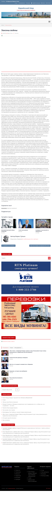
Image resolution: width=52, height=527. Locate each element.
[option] (16, 1)
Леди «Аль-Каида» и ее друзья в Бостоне (39, 245)
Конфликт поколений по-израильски (42, 231)
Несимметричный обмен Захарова (8, 231)
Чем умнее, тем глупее (9, 410)
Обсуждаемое (17, 347)
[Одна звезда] (1, 208)
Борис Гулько (10, 33)
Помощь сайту (45, 475)
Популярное (5, 347)
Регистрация (37, 3)
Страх (4, 400)
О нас (16, 3)
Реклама (28, 3)
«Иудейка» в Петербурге (9, 245)
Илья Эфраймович (7, 431)
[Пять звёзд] (6, 208)
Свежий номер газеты (8, 337)
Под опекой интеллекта (15, 377)
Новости (17, 470)
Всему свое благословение (10, 402)
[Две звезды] (3, 208)
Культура (17, 479)
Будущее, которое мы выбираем (18, 371)
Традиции (18, 475)
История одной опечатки (9, 418)
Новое (11, 347)
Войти (43, 3)
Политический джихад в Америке (18, 357)
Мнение (17, 473)
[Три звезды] (4, 208)
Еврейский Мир (26, 8)
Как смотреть (6, 420)
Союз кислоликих (10, 1)
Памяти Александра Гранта (10, 407)
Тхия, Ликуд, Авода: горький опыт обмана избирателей (17, 397)
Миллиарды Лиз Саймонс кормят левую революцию (17, 412)
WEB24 (49, 488)
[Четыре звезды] (5, 208)
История (17, 477)
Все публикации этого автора (30, 239)
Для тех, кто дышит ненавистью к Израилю (21, 364)
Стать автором (22, 3)
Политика (16, 33)
